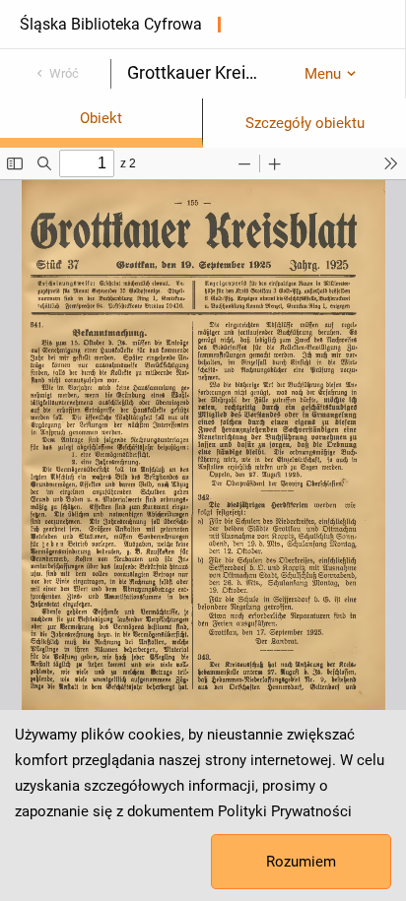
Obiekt (101, 118)
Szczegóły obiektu (305, 123)
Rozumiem (301, 861)
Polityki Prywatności (285, 811)
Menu (322, 74)
